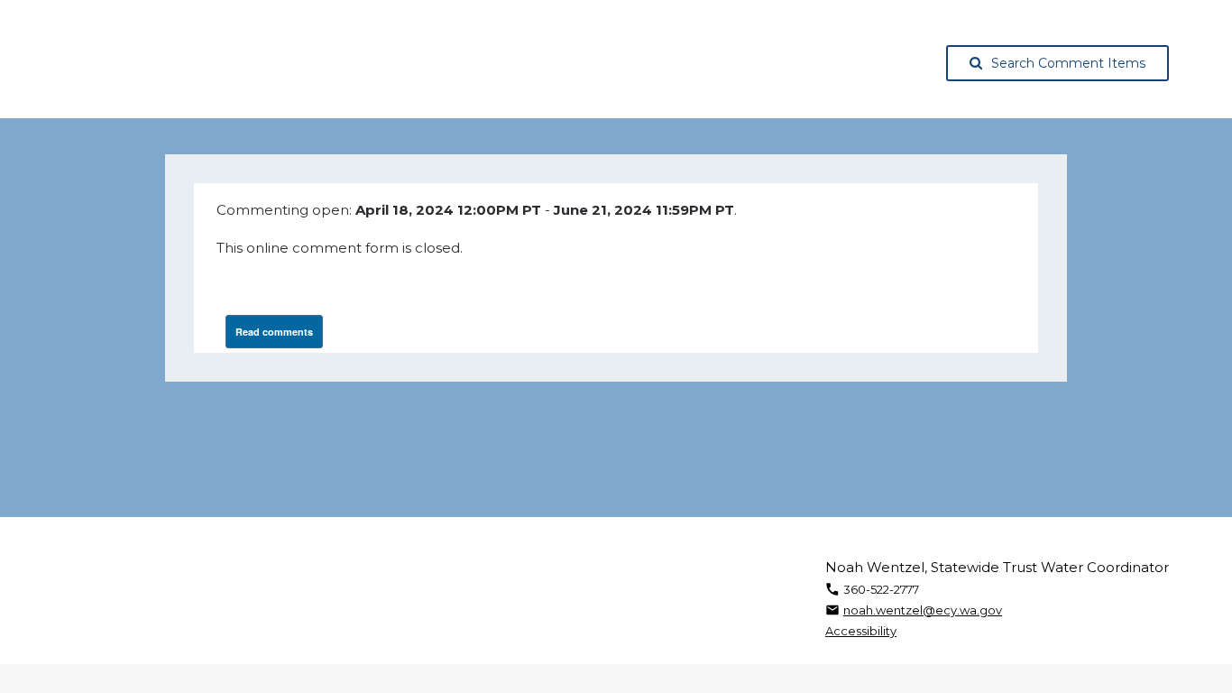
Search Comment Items (1068, 63)
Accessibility (860, 631)
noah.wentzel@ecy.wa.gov (922, 610)
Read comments (274, 331)
